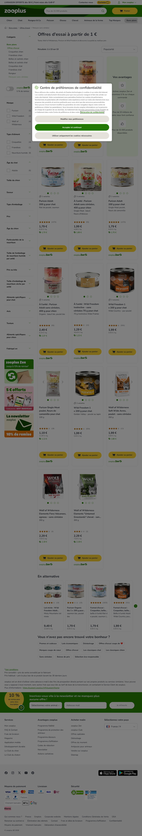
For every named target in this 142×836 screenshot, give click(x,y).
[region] (72, 112)
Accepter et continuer (72, 127)
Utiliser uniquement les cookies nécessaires (72, 135)
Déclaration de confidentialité (92, 112)
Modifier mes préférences (71, 119)
